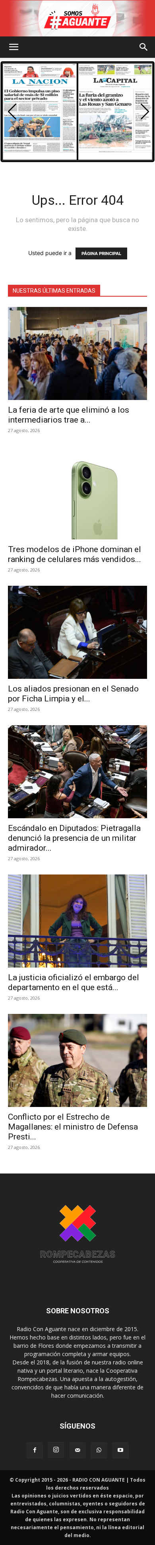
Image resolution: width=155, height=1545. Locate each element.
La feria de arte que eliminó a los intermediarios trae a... (68, 415)
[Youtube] (120, 1450)
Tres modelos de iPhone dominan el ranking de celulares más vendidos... (74, 554)
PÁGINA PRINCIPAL (101, 253)
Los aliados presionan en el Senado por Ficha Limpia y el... (73, 693)
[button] (13, 47)
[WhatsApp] (99, 1450)
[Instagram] (56, 1450)
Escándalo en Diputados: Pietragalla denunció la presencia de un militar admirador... (74, 838)
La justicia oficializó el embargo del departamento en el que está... (73, 982)
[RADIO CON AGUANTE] (77, 18)
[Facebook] (35, 1450)
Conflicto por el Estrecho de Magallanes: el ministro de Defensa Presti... (73, 1126)
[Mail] (77, 1450)
